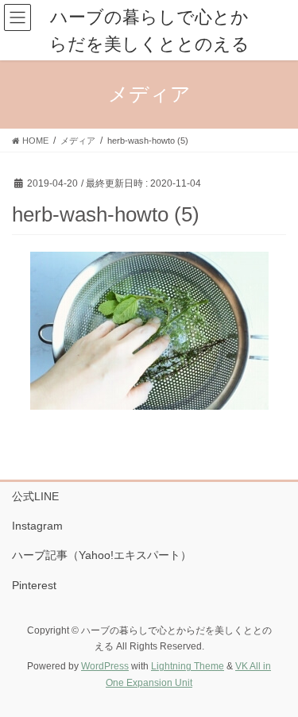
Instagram (37, 525)
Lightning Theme (187, 666)
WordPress (105, 666)
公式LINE (35, 496)
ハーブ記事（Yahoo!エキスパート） (102, 555)
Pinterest (34, 585)
